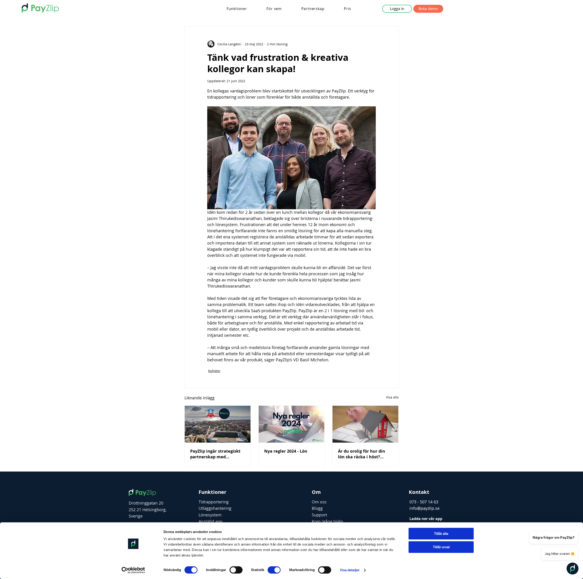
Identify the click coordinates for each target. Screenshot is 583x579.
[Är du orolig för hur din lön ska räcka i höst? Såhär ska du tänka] (365, 424)
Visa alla (392, 397)
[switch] (236, 570)
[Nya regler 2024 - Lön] (292, 424)
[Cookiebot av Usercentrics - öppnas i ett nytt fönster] (133, 570)
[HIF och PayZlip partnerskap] (218, 424)
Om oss (319, 502)
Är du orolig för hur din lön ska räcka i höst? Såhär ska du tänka (361, 454)
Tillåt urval (441, 547)
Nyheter (214, 371)
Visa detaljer (350, 570)
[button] (237, 8)
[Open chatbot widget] (572, 568)
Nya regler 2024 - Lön (285, 451)
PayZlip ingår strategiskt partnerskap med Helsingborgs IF (215, 454)
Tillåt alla (441, 534)
